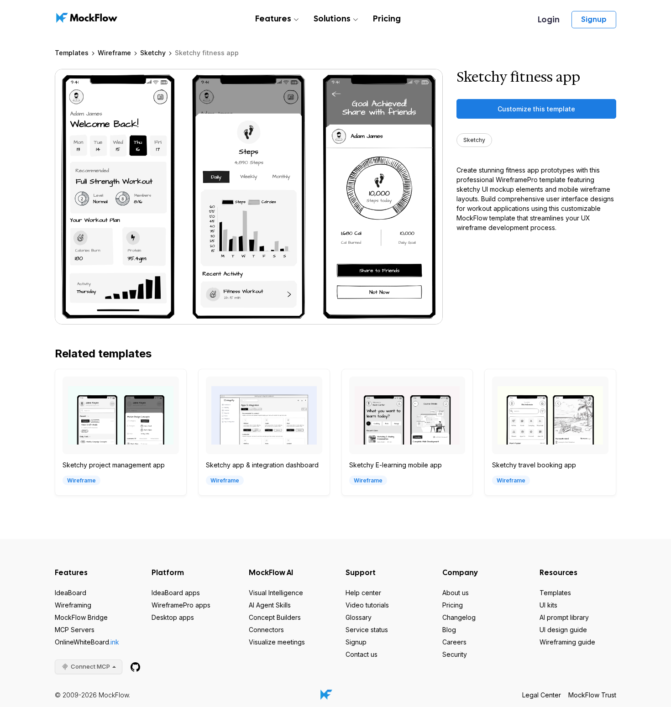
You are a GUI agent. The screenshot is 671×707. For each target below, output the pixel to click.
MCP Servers (74, 630)
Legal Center (541, 695)
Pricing (387, 18)
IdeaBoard (70, 593)
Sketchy (153, 53)
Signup (594, 19)
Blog (449, 630)
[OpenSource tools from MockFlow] (135, 667)
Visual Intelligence (276, 593)
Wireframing (73, 605)
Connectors (266, 630)
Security (454, 654)
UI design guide (563, 630)
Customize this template (536, 109)
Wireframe (114, 53)
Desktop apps (173, 617)
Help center (363, 593)
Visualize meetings (277, 642)
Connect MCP (90, 666)
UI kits (548, 605)
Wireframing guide (567, 642)
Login (549, 19)
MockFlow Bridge (81, 617)
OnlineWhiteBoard (87, 642)
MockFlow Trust (592, 695)
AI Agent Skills (270, 605)
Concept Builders (275, 617)
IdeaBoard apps (176, 593)
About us (455, 593)
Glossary (359, 617)
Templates (72, 53)
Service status (367, 630)
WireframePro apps (181, 605)
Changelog (459, 617)
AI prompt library (564, 617)
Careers (454, 642)
